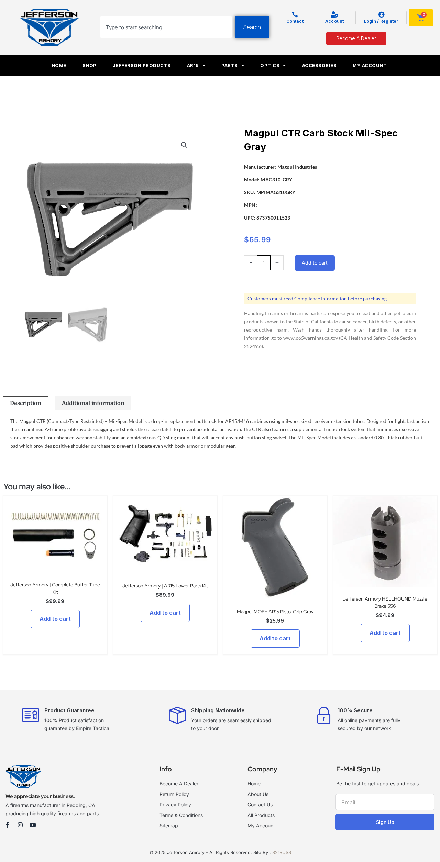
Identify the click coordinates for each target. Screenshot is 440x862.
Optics (269, 65)
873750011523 (273, 218)
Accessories (319, 65)
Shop (89, 65)
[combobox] (166, 27)
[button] (184, 145)
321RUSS (281, 852)
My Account (370, 65)
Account (334, 21)
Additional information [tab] (93, 403)
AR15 (193, 65)
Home (59, 65)
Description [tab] (25, 403)
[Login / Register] (381, 14)
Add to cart (315, 263)
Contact (295, 21)
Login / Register (381, 21)
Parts (229, 65)
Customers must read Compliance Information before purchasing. (318, 298)
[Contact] (295, 14)
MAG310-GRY (276, 179)
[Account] (334, 14)
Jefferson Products (142, 65)
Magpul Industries (297, 167)
